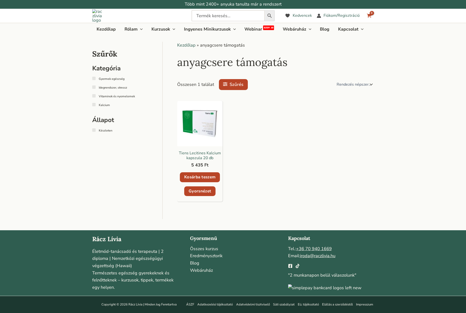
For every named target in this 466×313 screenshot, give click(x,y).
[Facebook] (290, 266)
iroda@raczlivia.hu (317, 256)
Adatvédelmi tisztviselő (253, 304)
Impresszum (364, 304)
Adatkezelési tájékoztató (215, 304)
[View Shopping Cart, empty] (369, 16)
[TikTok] (297, 266)
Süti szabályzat (284, 304)
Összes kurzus (204, 249)
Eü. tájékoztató (308, 304)
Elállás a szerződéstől (337, 304)
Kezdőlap (186, 45)
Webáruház (201, 270)
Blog (194, 263)
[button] (140, 29)
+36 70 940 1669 (314, 249)
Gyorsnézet (200, 191)
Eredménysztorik (206, 256)
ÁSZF (190, 304)
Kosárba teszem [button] (200, 177)
